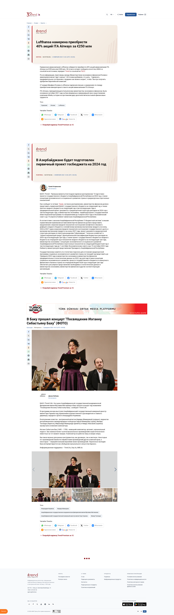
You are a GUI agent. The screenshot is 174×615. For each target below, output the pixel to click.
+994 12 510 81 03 (32, 590)
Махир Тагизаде (96, 516)
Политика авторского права (135, 582)
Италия (53, 105)
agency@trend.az (32, 592)
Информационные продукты (112, 579)
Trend (67, 71)
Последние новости (64, 576)
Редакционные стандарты (89, 585)
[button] (28, 27)
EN (138, 611)
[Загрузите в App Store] (127, 604)
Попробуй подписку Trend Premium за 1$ (57, 125)
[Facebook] (33, 604)
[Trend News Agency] (33, 575)
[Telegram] (45, 604)
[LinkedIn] (49, 604)
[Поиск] (107, 14)
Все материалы (52, 188)
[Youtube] (41, 604)
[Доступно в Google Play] (140, 604)
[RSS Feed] (53, 604)
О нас (82, 576)
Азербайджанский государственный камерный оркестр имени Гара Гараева (64, 516)
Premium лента (62, 579)
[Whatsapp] (29, 604)
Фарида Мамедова (63, 508)
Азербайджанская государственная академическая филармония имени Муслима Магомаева (69, 512)
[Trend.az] (33, 15)
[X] (37, 604)
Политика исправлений (88, 587)
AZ (141, 611)
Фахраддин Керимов (47, 508)
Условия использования (134, 576)
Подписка (107, 576)
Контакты (84, 582)
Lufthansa (61, 105)
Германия (44, 105)
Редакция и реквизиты (88, 579)
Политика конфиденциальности (136, 579)
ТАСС (83, 71)
